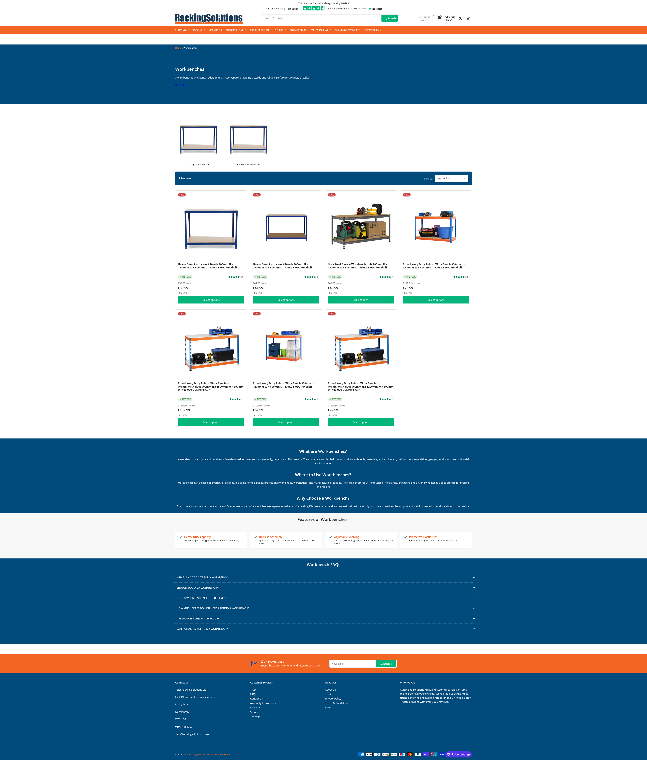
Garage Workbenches (198, 164)
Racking (197, 30)
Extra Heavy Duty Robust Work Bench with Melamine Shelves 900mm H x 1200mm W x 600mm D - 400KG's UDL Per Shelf (360, 386)
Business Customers (346, 30)
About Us (330, 689)
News (328, 707)
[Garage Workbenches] (198, 137)
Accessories (372, 30)
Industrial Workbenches (248, 164)
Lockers (278, 30)
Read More (181, 85)
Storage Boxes (298, 30)
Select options (211, 299)
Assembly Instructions (263, 703)
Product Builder (260, 30)
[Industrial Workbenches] (248, 137)
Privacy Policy (333, 698)
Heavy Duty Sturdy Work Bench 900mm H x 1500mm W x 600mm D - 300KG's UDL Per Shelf (282, 266)
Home (178, 47)
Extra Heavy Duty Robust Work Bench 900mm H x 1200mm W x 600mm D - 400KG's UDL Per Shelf (284, 385)
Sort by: (428, 178)
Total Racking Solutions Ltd (196, 754)
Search (254, 712)
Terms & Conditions (336, 703)
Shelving (180, 30)
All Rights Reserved (221, 754)
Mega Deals (215, 30)
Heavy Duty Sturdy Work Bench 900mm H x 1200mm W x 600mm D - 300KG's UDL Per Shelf (207, 266)
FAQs (253, 694)
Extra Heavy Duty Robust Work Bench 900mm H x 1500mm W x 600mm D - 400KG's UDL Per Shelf (434, 266)
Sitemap (255, 716)
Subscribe (386, 663)
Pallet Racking (319, 30)
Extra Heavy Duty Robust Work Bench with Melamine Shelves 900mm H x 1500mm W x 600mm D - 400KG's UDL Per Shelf (210, 386)
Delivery (255, 707)
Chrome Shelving (236, 30)
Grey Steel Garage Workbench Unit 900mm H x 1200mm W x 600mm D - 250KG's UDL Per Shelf (357, 266)
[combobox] (330, 18)
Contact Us (256, 698)
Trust (253, 689)
